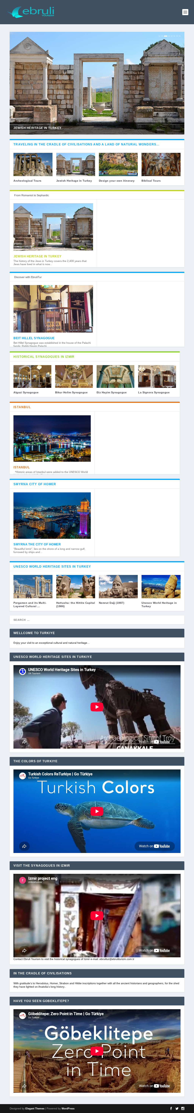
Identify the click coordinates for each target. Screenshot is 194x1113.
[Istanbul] (52, 438)
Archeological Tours (27, 180)
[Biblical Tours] (161, 164)
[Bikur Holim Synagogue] (74, 376)
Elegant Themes (34, 1108)
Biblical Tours (151, 180)
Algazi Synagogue (25, 392)
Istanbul (21, 467)
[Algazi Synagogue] (32, 376)
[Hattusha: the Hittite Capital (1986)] (75, 586)
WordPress (68, 1108)
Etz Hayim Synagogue (112, 392)
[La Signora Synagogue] (157, 376)
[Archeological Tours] (32, 164)
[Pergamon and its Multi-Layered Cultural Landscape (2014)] (32, 586)
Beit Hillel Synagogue (34, 338)
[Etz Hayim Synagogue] (115, 376)
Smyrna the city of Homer (37, 544)
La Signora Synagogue (154, 392)
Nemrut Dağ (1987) (111, 602)
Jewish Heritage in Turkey (74, 180)
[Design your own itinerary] (118, 164)
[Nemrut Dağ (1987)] (118, 586)
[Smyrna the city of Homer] (52, 515)
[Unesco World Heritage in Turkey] (161, 586)
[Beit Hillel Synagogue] (53, 309)
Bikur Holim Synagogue (71, 392)
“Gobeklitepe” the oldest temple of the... (51, 128)
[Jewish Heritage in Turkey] (75, 164)
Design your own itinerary (117, 180)
